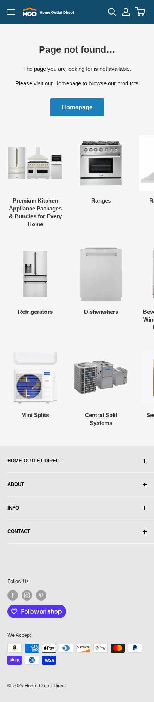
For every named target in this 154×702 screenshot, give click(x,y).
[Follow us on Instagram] (27, 595)
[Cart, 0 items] (140, 11)
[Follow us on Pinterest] (41, 595)
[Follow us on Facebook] (12, 595)
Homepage (77, 107)
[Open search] (112, 12)
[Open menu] (11, 12)
